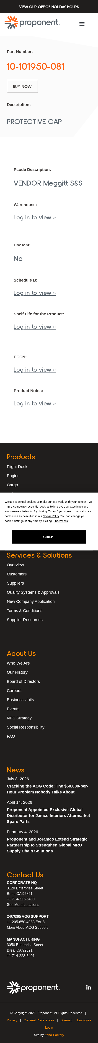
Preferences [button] (61, 521)
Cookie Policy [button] (51, 516)
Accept (49, 537)
